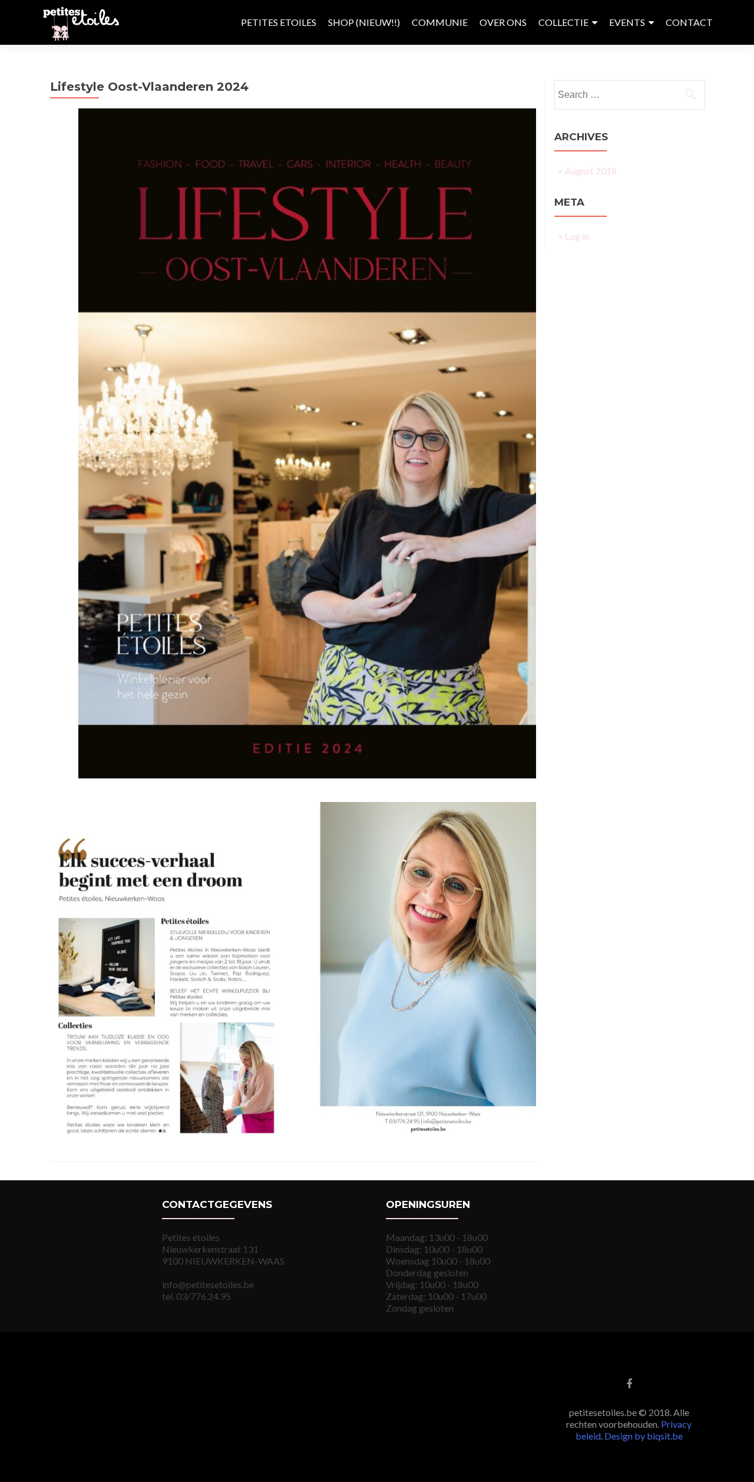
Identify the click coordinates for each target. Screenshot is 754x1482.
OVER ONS (503, 22)
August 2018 (591, 170)
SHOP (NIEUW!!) (364, 22)
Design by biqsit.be (643, 1435)
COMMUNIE (440, 22)
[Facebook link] (629, 1383)
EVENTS (627, 22)
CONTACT (689, 22)
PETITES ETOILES (278, 22)
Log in (577, 236)
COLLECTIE (563, 22)
